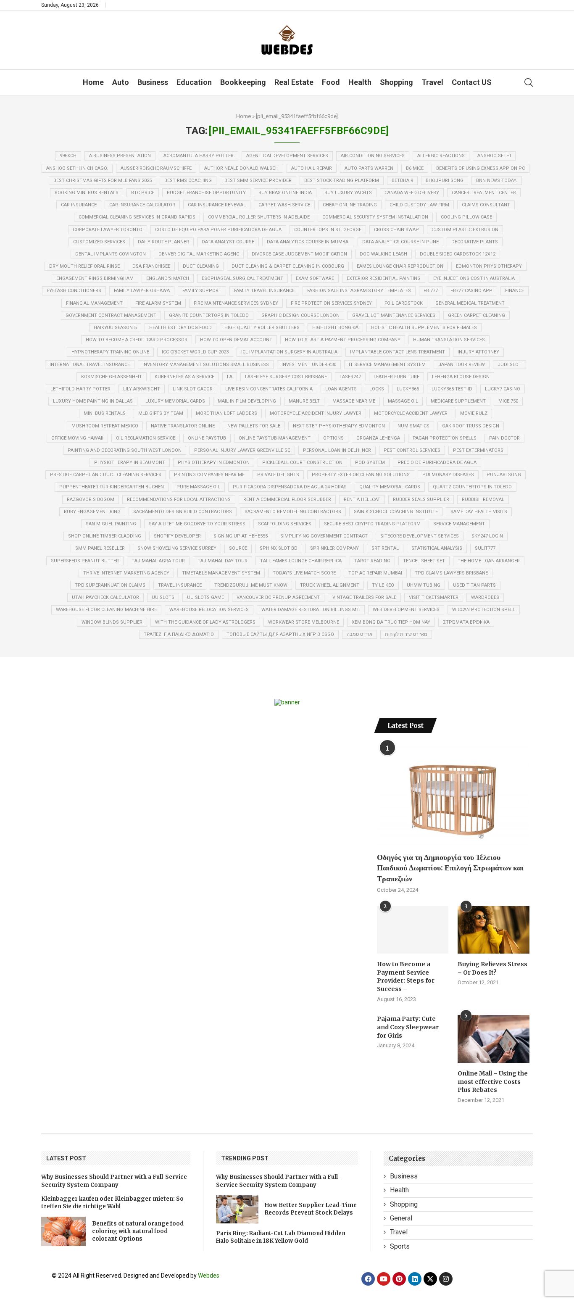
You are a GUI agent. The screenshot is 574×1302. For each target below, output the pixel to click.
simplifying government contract (324, 536)
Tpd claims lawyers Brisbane (451, 573)
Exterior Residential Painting (384, 278)
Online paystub (207, 438)
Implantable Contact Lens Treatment (397, 352)
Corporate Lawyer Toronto (107, 229)
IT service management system (387, 364)
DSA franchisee (151, 266)
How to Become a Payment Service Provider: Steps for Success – (405, 976)
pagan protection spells (445, 438)
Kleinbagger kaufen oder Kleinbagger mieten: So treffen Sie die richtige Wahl (112, 1202)
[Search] (528, 82)
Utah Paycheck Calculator (105, 597)
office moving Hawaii (77, 438)
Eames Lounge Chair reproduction (400, 266)
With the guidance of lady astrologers (205, 622)
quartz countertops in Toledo (472, 487)
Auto (120, 82)
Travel (432, 82)
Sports (400, 1246)
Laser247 (350, 377)
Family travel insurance (264, 290)
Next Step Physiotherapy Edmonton (339, 426)
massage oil (403, 401)
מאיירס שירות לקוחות (406, 634)
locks (376, 389)
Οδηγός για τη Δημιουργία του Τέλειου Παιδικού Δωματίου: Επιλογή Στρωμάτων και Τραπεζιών (450, 867)
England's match (167, 278)
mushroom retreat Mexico (104, 426)
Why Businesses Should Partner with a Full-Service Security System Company (114, 1180)
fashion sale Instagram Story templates (359, 290)
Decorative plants (474, 242)
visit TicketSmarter (433, 597)
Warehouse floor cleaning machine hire (106, 609)
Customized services (99, 242)
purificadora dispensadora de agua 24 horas (290, 487)
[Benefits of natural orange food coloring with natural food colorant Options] (63, 1231)
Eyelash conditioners (74, 290)
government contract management (111, 315)
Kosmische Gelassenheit (111, 377)
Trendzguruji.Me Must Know (250, 585)
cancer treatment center (484, 192)
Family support (201, 290)
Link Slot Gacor (193, 389)
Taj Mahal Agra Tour (158, 561)
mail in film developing (247, 401)
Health (359, 82)
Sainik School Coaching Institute (396, 511)
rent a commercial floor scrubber (287, 499)
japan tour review (461, 364)
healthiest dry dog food (180, 327)
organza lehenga (378, 438)
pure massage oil (198, 487)
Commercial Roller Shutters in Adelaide (259, 217)
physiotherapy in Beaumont (129, 462)
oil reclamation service (145, 438)
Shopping (396, 82)
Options (333, 438)
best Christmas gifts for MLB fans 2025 (102, 180)
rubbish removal (483, 499)
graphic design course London (300, 315)
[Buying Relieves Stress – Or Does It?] (493, 930)
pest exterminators (478, 450)
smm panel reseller (100, 548)
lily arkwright (141, 389)
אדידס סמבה (359, 634)
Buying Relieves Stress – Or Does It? (492, 968)
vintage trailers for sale (364, 597)
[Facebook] (368, 1279)
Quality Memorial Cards (389, 487)
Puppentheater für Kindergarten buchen (111, 487)
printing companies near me (209, 474)
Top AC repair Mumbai (375, 573)
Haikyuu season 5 (115, 327)
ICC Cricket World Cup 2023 (195, 352)
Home (93, 82)
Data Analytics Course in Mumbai (308, 242)
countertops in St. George (327, 229)
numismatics (413, 426)
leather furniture (396, 377)
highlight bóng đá (335, 327)
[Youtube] (383, 1279)
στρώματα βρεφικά (466, 622)
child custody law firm (419, 205)
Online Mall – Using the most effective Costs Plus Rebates (493, 1082)
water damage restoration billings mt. (310, 609)
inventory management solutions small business (205, 364)
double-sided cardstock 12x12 (457, 254)
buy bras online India (285, 192)
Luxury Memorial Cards (175, 401)
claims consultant (486, 205)
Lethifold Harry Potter (80, 389)
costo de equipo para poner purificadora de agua (218, 229)
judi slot (509, 364)
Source (238, 548)
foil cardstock (403, 303)
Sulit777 (485, 548)
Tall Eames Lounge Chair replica (301, 561)
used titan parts (474, 585)
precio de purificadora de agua (437, 462)
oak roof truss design (470, 426)
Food (331, 82)
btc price (142, 192)
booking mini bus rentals (86, 192)
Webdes (208, 1275)
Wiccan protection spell (483, 609)
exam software (315, 278)
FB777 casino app (471, 290)
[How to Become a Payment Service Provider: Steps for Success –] (412, 930)
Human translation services (449, 340)
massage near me (353, 401)
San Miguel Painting (111, 524)
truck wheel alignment (329, 585)
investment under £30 (309, 364)
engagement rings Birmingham (95, 278)
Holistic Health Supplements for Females (424, 327)
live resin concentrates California (269, 389)
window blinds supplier (112, 622)
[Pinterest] (399, 1279)
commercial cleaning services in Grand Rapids (137, 217)
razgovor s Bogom (90, 499)
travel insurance (180, 585)
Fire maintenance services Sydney (236, 303)
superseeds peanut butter (85, 561)
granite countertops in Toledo (209, 315)
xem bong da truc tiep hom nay (391, 622)
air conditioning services (373, 155)
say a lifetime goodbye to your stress (197, 524)
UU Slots (163, 597)
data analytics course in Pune (400, 242)
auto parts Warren (369, 168)
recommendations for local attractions (179, 499)
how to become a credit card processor (136, 340)
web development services (406, 609)
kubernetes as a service (184, 377)
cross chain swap (396, 229)
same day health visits (478, 511)
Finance (514, 290)
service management (459, 524)
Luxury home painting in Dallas (93, 401)
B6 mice (415, 168)
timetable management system (221, 573)
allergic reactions (441, 155)
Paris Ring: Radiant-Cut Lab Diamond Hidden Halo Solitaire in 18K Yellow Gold (280, 1237)
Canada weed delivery (411, 192)
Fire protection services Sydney (331, 303)
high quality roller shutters (262, 327)
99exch (68, 155)
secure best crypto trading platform (372, 524)
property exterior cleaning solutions (361, 474)
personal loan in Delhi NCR (337, 450)
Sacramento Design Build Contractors (182, 511)
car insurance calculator (142, 205)
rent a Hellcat (362, 499)
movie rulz (473, 413)
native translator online (183, 426)
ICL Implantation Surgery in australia (289, 352)
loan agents (341, 389)
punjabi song (504, 474)
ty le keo (383, 585)
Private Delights (278, 474)
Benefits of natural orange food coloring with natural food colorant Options (138, 1231)
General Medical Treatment (470, 303)
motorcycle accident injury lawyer (315, 413)
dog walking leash (383, 254)
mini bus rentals (105, 413)
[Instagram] (446, 1279)
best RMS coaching (188, 180)
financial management (94, 303)
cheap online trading (350, 205)
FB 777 (431, 290)
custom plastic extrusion (465, 229)
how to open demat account (236, 340)
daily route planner (163, 242)
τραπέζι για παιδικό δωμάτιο (179, 634)
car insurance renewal (217, 205)
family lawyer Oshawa (142, 290)
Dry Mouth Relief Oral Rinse (84, 266)
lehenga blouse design (461, 377)
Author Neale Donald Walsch (241, 168)
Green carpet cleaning (476, 315)
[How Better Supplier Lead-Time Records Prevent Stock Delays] (237, 1209)
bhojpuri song (444, 180)
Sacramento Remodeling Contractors (293, 511)
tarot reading (372, 561)
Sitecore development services (419, 536)
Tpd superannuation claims (110, 585)
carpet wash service (284, 205)
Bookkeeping (243, 82)
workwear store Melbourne (303, 622)
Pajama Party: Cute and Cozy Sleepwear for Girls (408, 1027)
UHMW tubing (423, 585)
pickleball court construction (302, 462)
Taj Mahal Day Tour (222, 561)
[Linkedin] (414, 1279)
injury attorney (478, 352)
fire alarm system (158, 303)
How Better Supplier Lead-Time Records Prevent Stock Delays (311, 1209)
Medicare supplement (458, 401)
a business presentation (120, 155)
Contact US (472, 82)
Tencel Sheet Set (424, 561)
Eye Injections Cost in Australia (474, 278)
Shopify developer (177, 536)
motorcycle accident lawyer (411, 413)
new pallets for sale (253, 426)
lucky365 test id (452, 389)
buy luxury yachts (348, 192)
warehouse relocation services (209, 609)
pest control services (412, 450)
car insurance (79, 205)
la (229, 377)
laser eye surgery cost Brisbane (286, 377)
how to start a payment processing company (342, 340)
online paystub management (275, 438)
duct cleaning (201, 266)
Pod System (370, 462)
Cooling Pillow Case (466, 217)
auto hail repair (311, 168)
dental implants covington (110, 254)
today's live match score (304, 573)
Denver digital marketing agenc (198, 254)
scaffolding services (284, 524)
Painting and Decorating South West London (125, 450)
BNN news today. (496, 180)
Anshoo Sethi (494, 155)
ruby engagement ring (92, 511)
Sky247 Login (487, 536)
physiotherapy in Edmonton (214, 462)
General (401, 1218)
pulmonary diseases (448, 474)
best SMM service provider (258, 180)
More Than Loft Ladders (226, 413)
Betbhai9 (402, 180)
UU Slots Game (205, 597)
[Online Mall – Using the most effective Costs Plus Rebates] (493, 1039)
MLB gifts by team (160, 413)
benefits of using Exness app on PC (480, 168)
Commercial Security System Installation (375, 217)
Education (194, 82)
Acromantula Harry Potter (198, 155)
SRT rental (385, 548)
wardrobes (485, 597)
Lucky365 (408, 389)
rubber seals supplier (421, 499)
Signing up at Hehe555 (240, 536)
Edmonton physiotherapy (489, 266)
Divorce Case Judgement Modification (299, 254)
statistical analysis (436, 548)
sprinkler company (334, 548)
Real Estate (293, 82)
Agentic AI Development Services (287, 155)
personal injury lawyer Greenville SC (242, 450)
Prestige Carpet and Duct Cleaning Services (105, 474)
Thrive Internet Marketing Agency (126, 573)
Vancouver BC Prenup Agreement (278, 597)
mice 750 (508, 401)
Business (152, 82)
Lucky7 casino (502, 389)
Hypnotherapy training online (110, 352)
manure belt (304, 401)
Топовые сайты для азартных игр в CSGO (280, 634)
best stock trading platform (341, 180)
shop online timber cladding (104, 536)
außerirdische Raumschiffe (156, 168)
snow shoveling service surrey (176, 548)
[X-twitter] (430, 1279)
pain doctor (504, 438)
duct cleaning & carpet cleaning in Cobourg (288, 266)
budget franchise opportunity (206, 192)
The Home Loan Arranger (489, 561)
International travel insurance (90, 364)
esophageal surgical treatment (242, 278)
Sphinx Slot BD (279, 548)
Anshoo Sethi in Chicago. (77, 168)
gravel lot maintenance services (393, 315)
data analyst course (228, 242)
